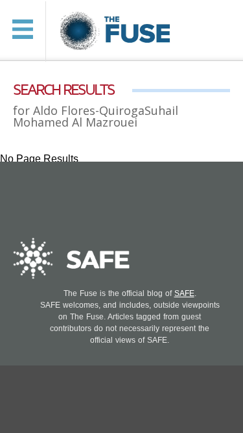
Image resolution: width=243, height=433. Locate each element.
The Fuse (117, 31)
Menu (22, 29)
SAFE (184, 293)
